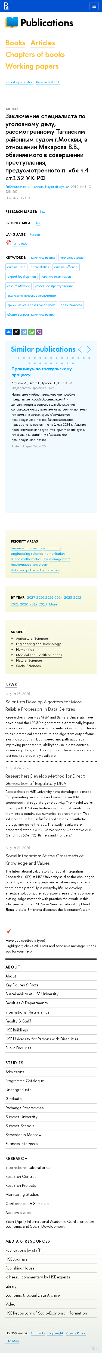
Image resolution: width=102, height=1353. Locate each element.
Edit (94, 1347)
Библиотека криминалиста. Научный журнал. (38, 187)
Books (15, 42)
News (11, 684)
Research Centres (20, 1176)
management (59, 558)
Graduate (13, 1098)
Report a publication (19, 82)
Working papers (31, 66)
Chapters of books (35, 54)
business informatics (26, 548)
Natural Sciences (29, 660)
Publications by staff (23, 1250)
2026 (40, 597)
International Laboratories (27, 1167)
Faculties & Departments (26, 1002)
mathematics (21, 564)
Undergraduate (18, 1089)
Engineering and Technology (38, 643)
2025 (49, 597)
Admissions (14, 1071)
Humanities (25, 649)
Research (16, 1158)
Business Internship (21, 1143)
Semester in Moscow (23, 1134)
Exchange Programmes (24, 1107)
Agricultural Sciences (32, 638)
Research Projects (20, 1185)
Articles (42, 42)
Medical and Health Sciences (39, 654)
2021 (15, 604)
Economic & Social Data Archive (32, 1295)
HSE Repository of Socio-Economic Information (46, 1313)
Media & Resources (27, 1241)
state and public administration (35, 570)
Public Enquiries (18, 1047)
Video (10, 1304)
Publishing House (20, 1268)
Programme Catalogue (24, 1080)
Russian (34, 234)
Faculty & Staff (18, 1021)
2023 (68, 597)
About (13, 967)
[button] (13, 358)
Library (11, 1286)
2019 (34, 604)
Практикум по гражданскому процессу (41, 372)
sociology (40, 564)
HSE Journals (16, 1259)
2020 (24, 604)
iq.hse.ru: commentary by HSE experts (37, 1277)
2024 (59, 597)
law (45, 558)
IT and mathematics (26, 558)
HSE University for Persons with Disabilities (41, 1038)
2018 (43, 604)
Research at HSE (48, 82)
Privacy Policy (76, 1333)
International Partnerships (27, 1012)
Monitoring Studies (22, 1194)
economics (52, 548)
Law (42, 212)
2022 (77, 597)
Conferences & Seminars (26, 1203)
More (53, 604)
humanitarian (55, 553)
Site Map (12, 1341)
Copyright (55, 1333)
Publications (46, 23)
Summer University (21, 1116)
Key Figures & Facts (21, 985)
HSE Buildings (16, 1030)
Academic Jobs (17, 1212)
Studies (14, 1062)
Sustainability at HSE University (31, 993)
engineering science (27, 553)
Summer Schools (19, 1125)
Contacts (38, 1333)
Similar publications (43, 349)
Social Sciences (28, 665)
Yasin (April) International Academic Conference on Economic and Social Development (49, 1224)
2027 (31, 597)
